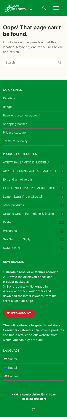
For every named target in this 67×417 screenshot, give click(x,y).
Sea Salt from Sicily (17, 239)
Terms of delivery (15, 141)
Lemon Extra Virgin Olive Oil (23, 196)
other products (13, 205)
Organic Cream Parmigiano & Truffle (28, 213)
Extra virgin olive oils (18, 179)
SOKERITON (11, 248)
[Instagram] (33, 410)
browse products (52, 330)
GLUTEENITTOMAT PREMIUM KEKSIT (29, 188)
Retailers (9, 98)
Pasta (7, 222)
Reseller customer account (21, 115)
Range (7, 107)
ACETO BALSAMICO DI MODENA (26, 162)
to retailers (52, 325)
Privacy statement (15, 132)
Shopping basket (15, 124)
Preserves (10, 231)
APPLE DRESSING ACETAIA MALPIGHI (30, 171)
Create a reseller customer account (32, 272)
